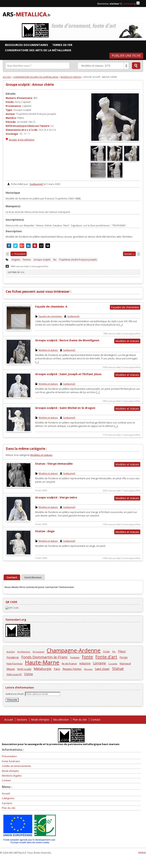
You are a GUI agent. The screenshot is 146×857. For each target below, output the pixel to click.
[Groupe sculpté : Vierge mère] (19, 521)
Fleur (122, 651)
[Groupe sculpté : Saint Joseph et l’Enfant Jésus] (19, 397)
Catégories (8, 798)
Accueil (7, 77)
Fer (114, 651)
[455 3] (132, 160)
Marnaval (125, 663)
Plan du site (80, 719)
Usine (28, 674)
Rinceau (88, 669)
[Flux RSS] (138, 3)
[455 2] (115, 160)
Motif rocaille (24, 668)
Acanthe (10, 651)
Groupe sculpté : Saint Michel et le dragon (65, 408)
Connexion (128, 3)
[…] (121, 324)
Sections (22, 719)
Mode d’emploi (40, 719)
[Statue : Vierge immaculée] (19, 487)
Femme (27, 259)
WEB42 (142, 852)
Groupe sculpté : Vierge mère (56, 497)
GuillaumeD (36, 184)
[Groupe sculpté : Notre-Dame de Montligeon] (19, 363)
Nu (54, 259)
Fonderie (12, 657)
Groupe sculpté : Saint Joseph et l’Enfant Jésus (68, 374)
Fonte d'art (106, 657)
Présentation (9, 756)
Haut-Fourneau (14, 663)
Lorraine (99, 663)
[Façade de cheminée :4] (19, 330)
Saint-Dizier (102, 669)
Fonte (87, 657)
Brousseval (38, 651)
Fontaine (74, 657)
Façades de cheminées (50, 316)
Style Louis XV (14, 674)
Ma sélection (61, 719)
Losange (112, 663)
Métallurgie (42, 669)
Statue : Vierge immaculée (54, 463)
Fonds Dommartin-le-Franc (44, 657)
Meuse (10, 669)
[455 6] (98, 160)
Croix (106, 651)
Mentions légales (12, 775)
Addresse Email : (15, 694)
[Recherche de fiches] (136, 65)
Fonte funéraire (11, 761)
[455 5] (98, 177)
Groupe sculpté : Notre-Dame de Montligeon (67, 340)
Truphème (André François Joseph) (78, 259)
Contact (95, 719)
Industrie (84, 663)
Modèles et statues (70, 77)
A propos (7, 803)
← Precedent (18, 254)
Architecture (23, 651)
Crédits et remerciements (16, 766)
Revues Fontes (72, 669)
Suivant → (129, 254)
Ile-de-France (69, 663)
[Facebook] (141, 3)
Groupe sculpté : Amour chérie (30, 84)
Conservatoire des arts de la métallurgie (35, 77)
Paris (57, 669)
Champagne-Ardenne (74, 650)
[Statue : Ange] (19, 554)
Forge (124, 657)
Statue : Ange (45, 531)
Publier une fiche (126, 56)
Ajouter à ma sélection (21, 139)
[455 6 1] (115, 177)
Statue (118, 668)
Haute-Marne (42, 662)
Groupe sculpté (42, 259)
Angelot (16, 259)
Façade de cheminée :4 (51, 306)
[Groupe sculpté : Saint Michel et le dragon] (19, 431)
